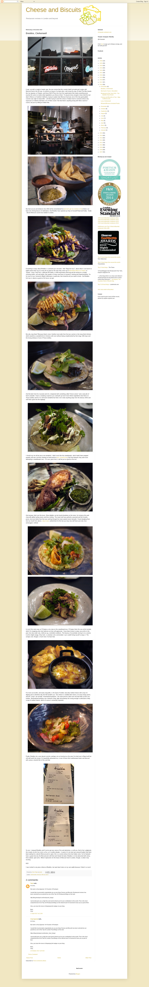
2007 (101, 152)
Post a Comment (33, 954)
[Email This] (46, 872)
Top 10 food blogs (103, 267)
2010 (101, 145)
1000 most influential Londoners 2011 (108, 218)
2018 (101, 79)
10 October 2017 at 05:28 (37, 951)
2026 (101, 61)
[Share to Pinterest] (54, 872)
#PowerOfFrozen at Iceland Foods (110, 103)
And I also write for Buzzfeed (105, 289)
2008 (101, 149)
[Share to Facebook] (52, 872)
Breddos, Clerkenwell (107, 88)
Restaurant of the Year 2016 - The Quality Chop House (110, 94)
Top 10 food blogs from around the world (109, 262)
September (104, 111)
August (103, 113)
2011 (101, 142)
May (102, 120)
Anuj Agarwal (34, 919)
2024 (101, 65)
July (102, 116)
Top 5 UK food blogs (103, 284)
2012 (101, 140)
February (103, 127)
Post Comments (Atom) (39, 960)
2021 (101, 72)
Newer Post (29, 958)
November (104, 106)
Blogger (78, 974)
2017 (101, 82)
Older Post (88, 958)
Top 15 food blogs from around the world (109, 257)
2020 (101, 75)
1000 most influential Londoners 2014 (108, 223)
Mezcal (43, 874)
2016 (101, 84)
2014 (101, 135)
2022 (101, 70)
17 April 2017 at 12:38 (36, 913)
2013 (101, 138)
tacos (47, 874)
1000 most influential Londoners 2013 (108, 221)
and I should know (62, 457)
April (102, 123)
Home (59, 958)
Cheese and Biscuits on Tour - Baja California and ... (110, 97)
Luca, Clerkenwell (106, 101)
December (104, 86)
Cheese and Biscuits (53, 9)
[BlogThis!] (48, 872)
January (103, 130)
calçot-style (45, 521)
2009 (101, 147)
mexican (39, 874)
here (102, 44)
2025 (101, 63)
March (103, 125)
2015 (101, 133)
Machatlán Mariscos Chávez (77, 270)
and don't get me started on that (73, 209)
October (103, 108)
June (102, 118)
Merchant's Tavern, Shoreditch (109, 91)
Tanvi (31, 883)
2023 (101, 68)
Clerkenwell (33, 874)
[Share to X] (50, 872)
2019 (101, 77)
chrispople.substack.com (104, 32)
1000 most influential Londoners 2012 (108, 219)
